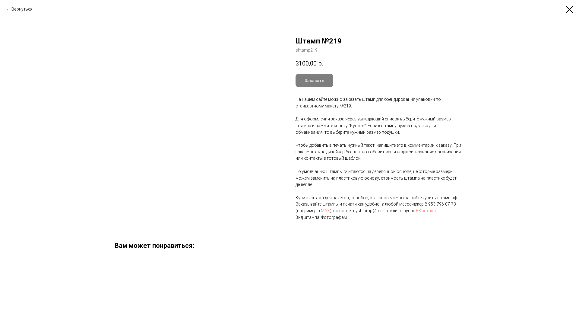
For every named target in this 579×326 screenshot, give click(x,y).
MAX (325, 210)
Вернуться (22, 9)
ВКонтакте (426, 210)
